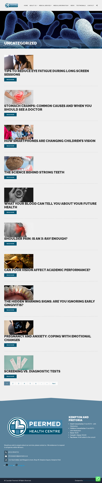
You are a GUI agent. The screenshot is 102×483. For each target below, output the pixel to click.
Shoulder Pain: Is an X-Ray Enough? (35, 239)
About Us (32, 5)
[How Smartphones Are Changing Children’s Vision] (18, 132)
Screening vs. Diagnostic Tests (32, 371)
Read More (10, 79)
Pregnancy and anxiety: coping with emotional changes (47, 338)
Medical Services (45, 5)
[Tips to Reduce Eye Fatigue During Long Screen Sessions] (18, 62)
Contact (90, 5)
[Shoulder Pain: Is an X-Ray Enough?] (18, 230)
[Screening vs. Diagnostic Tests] (18, 362)
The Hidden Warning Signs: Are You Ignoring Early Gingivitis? (49, 303)
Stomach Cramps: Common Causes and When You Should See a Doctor (48, 107)
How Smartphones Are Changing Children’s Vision (49, 141)
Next (53, 383)
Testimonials (81, 5)
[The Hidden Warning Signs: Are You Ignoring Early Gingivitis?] (18, 292)
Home (26, 5)
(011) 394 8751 (13, 452)
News (72, 5)
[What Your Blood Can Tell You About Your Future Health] (18, 195)
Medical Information (60, 5)
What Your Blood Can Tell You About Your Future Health (50, 205)
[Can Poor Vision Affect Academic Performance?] (18, 261)
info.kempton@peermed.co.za (18, 456)
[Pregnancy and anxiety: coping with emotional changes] (18, 327)
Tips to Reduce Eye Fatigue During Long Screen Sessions (46, 72)
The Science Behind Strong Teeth (34, 172)
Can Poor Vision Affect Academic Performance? (47, 270)
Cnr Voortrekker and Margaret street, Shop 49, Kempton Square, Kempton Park (35, 460)
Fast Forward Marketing (90, 480)
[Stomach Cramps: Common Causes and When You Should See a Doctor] (18, 97)
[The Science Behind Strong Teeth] (18, 163)
